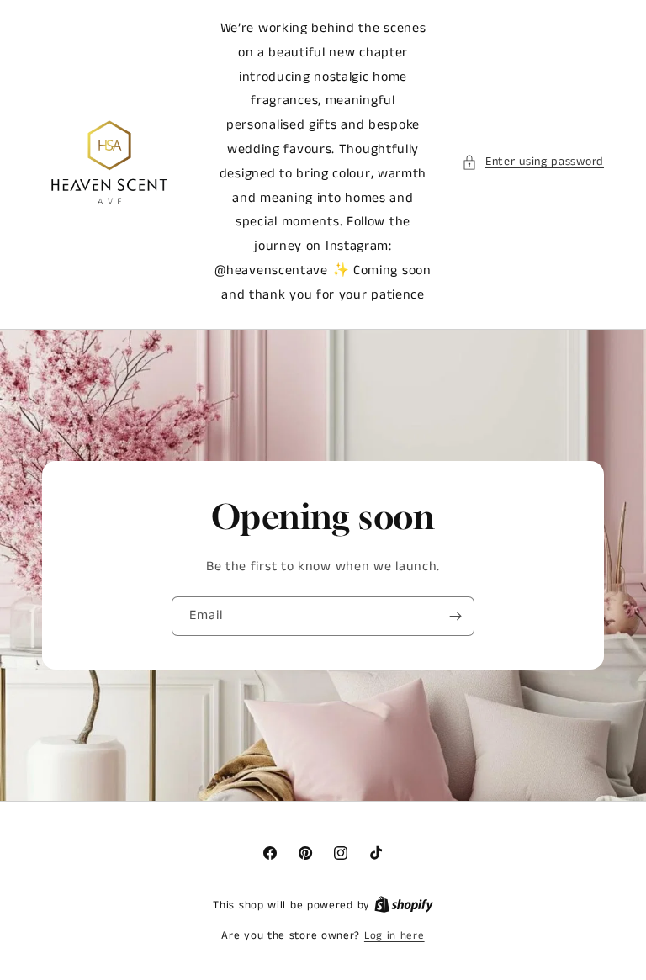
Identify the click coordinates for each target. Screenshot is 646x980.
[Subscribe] (455, 615)
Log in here (394, 936)
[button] (533, 161)
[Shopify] (403, 906)
